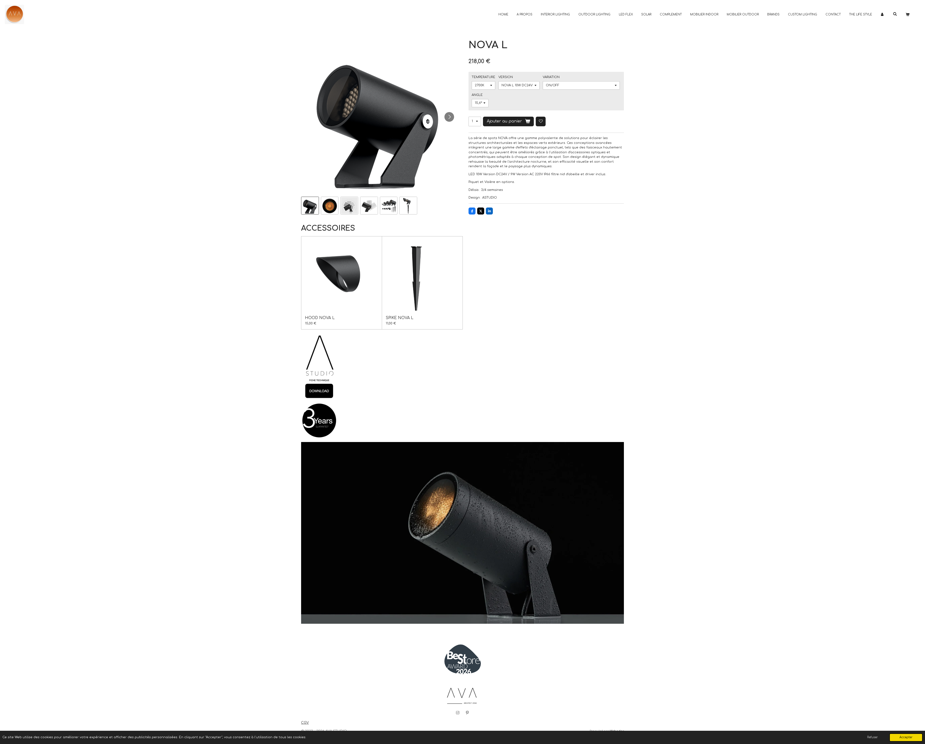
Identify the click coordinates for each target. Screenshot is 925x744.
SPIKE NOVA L (399, 318)
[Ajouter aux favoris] (541, 122)
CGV (305, 722)
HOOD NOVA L (320, 318)
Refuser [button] (872, 737)
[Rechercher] (894, 14)
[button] (310, 205)
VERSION (505, 77)
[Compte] (882, 14)
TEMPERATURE (483, 77)
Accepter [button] (905, 737)
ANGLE (477, 95)
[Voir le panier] (907, 14)
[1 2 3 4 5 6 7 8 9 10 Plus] (475, 122)
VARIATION (551, 77)
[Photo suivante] (449, 117)
